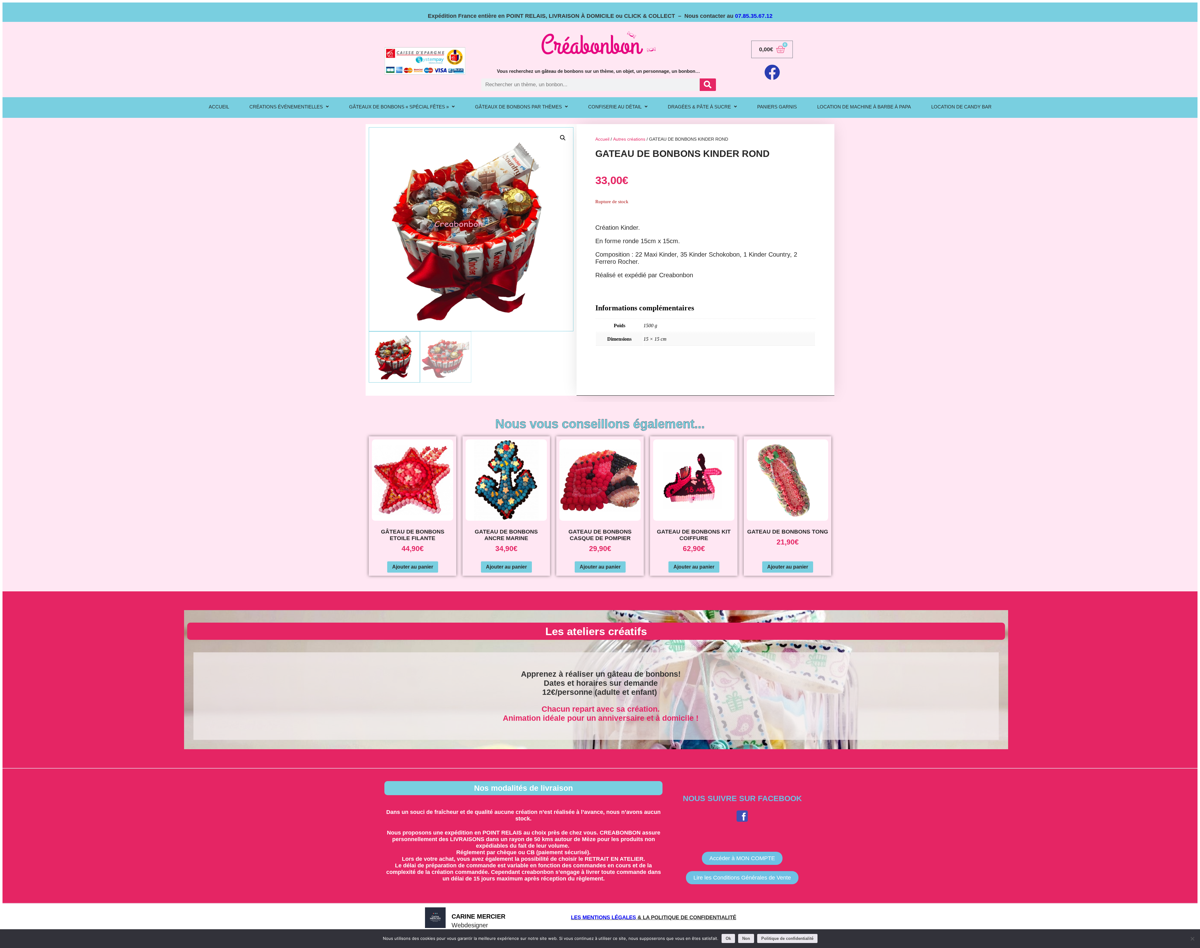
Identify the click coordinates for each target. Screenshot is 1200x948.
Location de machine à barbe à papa (864, 106)
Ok (728, 938)
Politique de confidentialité (787, 938)
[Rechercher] (708, 84)
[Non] (1192, 938)
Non (746, 938)
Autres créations (629, 139)
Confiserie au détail (615, 106)
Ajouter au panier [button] (412, 566)
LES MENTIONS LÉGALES (603, 917)
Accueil (602, 139)
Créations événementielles (286, 106)
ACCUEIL (219, 106)
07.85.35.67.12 (753, 16)
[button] (289, 106)
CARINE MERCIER (478, 916)
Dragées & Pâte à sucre (699, 106)
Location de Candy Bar (961, 106)
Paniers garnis (777, 106)
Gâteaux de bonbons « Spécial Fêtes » (399, 106)
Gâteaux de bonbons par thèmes (518, 106)
